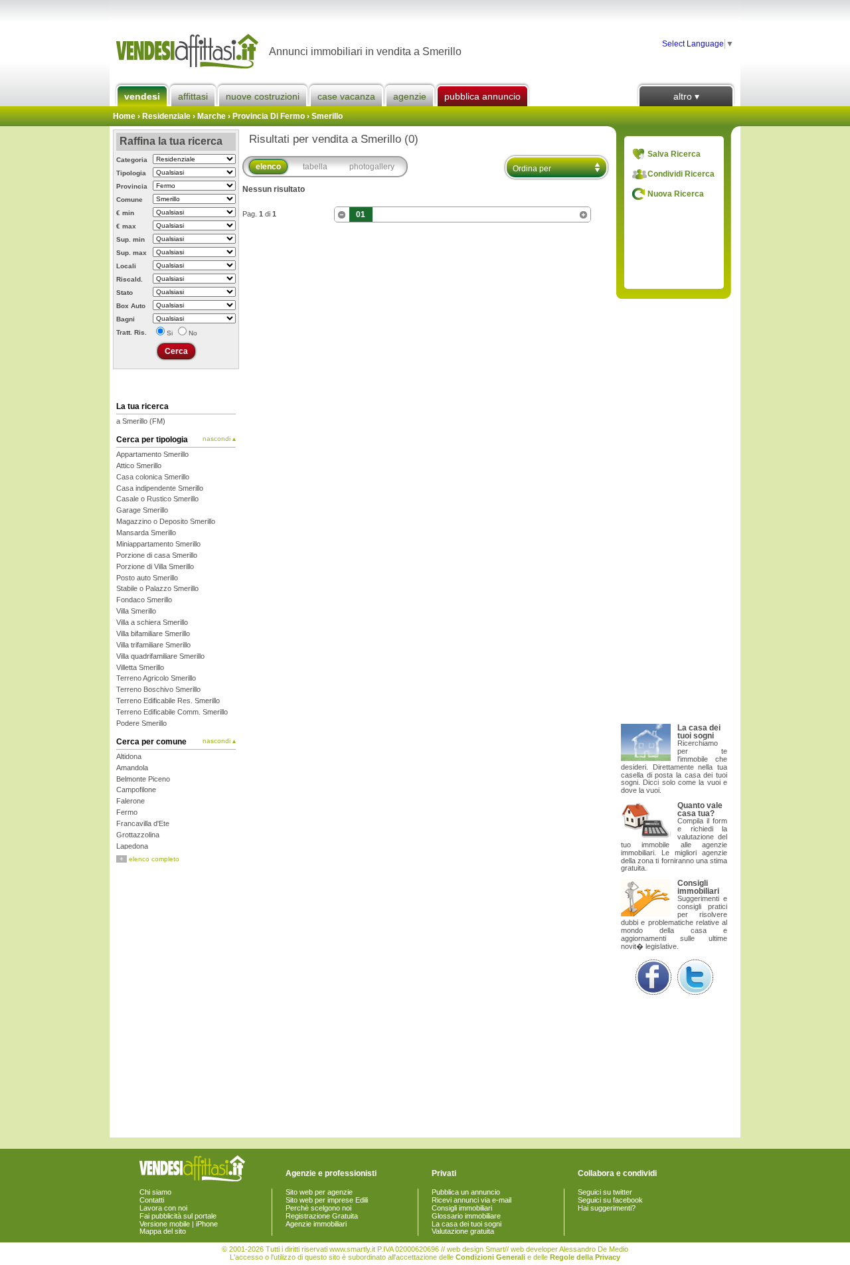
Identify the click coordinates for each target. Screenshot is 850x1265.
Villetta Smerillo (140, 667)
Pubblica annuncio (482, 96)
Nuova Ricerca (675, 194)
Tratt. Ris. (131, 332)
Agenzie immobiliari (316, 1224)
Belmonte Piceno (143, 779)
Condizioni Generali (490, 1257)
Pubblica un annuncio (466, 1192)
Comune (129, 199)
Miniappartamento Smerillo (158, 544)
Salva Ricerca (674, 154)
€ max (126, 226)
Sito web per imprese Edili (327, 1200)
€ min (125, 212)
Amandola (132, 768)
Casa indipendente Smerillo (159, 488)
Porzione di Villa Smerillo (155, 566)
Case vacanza (346, 96)
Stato (124, 292)
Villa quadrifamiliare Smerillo (160, 656)
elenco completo (149, 859)
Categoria (131, 159)
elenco (268, 166)
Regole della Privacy (585, 1257)
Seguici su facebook (610, 1200)
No (193, 333)
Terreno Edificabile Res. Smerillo (168, 701)
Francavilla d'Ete (142, 823)
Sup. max (131, 252)
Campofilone (136, 790)
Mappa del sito (162, 1231)
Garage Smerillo (142, 510)
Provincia (131, 186)
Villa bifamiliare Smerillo (153, 633)
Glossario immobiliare (466, 1216)
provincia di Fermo (268, 116)
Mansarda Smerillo (146, 533)
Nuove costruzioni (262, 96)
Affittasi (193, 96)
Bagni (125, 319)
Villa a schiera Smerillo (152, 622)
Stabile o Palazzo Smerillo (157, 588)
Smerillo (327, 116)
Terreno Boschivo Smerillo (158, 689)
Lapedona (132, 846)
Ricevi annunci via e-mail (471, 1200)
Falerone (130, 801)
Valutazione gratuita (463, 1231)
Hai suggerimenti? (607, 1208)
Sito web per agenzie (319, 1192)
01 (360, 214)
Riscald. (129, 279)
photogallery (371, 166)
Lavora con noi (163, 1208)
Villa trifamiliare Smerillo (153, 645)
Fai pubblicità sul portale (177, 1216)
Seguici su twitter (605, 1192)
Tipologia (131, 173)
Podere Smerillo (141, 723)
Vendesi (142, 96)
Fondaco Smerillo (144, 600)
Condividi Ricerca (681, 174)
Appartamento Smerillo (152, 454)
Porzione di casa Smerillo (156, 555)
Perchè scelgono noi (318, 1208)
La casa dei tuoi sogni (466, 1224)
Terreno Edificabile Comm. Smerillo (172, 712)
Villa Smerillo (136, 611)
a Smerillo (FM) (140, 421)
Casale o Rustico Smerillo (157, 499)
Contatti (151, 1200)
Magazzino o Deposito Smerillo (165, 521)
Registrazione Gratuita (322, 1216)
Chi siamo (155, 1192)
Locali (126, 266)
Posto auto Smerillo (147, 578)
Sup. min (130, 239)
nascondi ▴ (219, 439)
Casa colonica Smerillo (152, 477)
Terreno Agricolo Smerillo (156, 678)
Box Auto (130, 305)
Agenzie (409, 96)
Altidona (128, 756)
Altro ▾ (686, 96)
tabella (315, 166)
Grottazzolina (137, 835)
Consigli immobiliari (462, 1208)
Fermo (126, 812)
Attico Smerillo (138, 465)
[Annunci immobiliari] (189, 51)
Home (124, 116)
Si (170, 333)
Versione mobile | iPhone (178, 1224)
